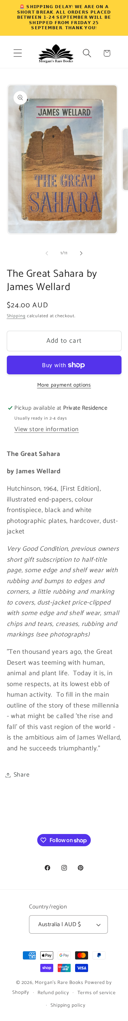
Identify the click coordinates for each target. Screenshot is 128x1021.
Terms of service (96, 993)
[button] (17, 53)
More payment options (64, 385)
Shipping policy (68, 1005)
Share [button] (22, 775)
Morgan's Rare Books (59, 983)
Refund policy (53, 993)
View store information (46, 429)
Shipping (16, 316)
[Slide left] (46, 253)
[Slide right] (81, 253)
